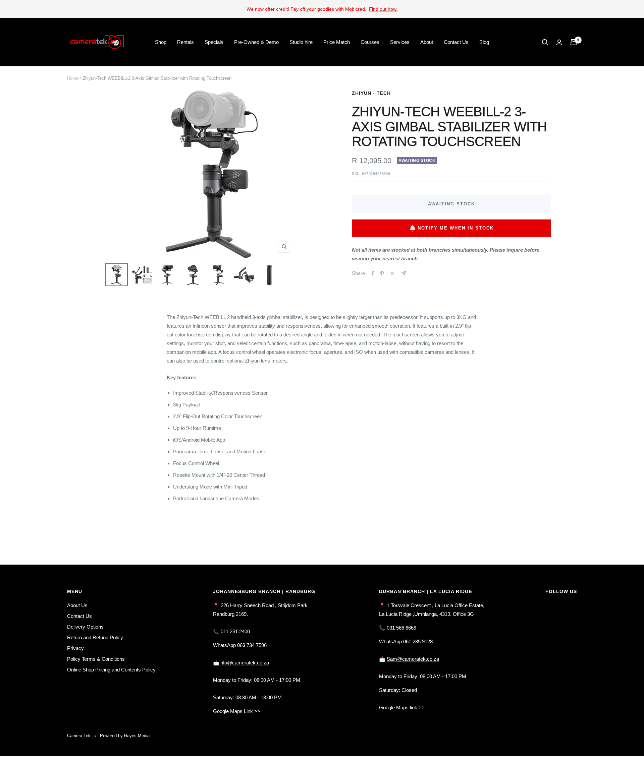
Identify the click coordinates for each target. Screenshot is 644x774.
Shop (160, 42)
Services (400, 42)
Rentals (185, 42)
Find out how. (383, 9)
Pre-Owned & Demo (256, 42)
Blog (484, 42)
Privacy (75, 648)
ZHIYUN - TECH (371, 93)
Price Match (336, 42)
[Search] (545, 42)
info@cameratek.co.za (244, 662)
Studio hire (301, 42)
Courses (370, 42)
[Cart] (573, 42)
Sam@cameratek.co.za (413, 659)
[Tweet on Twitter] (392, 273)
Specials (214, 42)
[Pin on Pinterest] (382, 273)
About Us (77, 605)
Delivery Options (85, 627)
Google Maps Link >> (236, 711)
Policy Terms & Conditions (96, 659)
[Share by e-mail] (403, 273)
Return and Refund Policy (95, 637)
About (426, 42)
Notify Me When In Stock (456, 228)
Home (72, 78)
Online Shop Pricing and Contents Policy (111, 669)
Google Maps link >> (402, 707)
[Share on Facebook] (373, 273)
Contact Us (456, 42)
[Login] (559, 42)
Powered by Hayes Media (125, 735)
